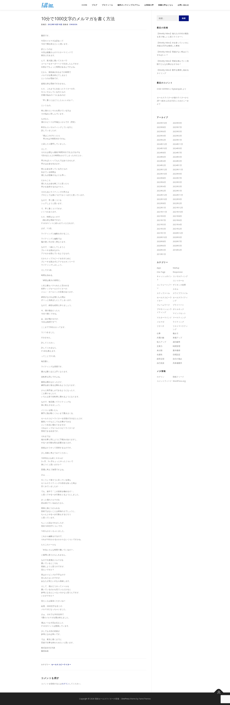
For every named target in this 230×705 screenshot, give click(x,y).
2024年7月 (177, 152)
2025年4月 (161, 135)
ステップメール (163, 293)
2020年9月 (177, 237)
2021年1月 (161, 233)
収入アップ (161, 342)
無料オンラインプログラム (129, 5)
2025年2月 (161, 140)
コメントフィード (164, 381)
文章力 (159, 346)
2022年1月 (161, 207)
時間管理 (176, 346)
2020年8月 (161, 241)
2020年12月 (178, 233)
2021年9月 (161, 216)
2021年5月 (161, 224)
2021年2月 (177, 228)
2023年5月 (177, 182)
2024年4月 (161, 161)
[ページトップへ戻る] (218, 692)
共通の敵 (160, 337)
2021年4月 (177, 224)
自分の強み (177, 358)
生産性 (159, 354)
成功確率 (176, 342)
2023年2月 (161, 190)
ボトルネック (178, 309)
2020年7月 (177, 241)
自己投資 (160, 363)
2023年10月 (162, 173)
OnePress (125, 698)
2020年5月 (177, 245)
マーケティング (179, 317)
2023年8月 (161, 178)
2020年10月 (162, 237)
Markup (176, 268)
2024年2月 (161, 165)
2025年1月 (177, 140)
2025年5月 (177, 131)
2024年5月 (177, 157)
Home (84, 5)
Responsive (178, 272)
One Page (161, 272)
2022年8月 (161, 203)
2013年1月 (161, 254)
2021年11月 (162, 212)
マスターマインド (164, 317)
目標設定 (176, 354)
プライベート (178, 305)
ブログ (94, 5)
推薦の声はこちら (165, 5)
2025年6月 (161, 131)
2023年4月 (161, 186)
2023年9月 (177, 173)
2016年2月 (177, 250)
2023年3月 (177, 186)
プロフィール (107, 5)
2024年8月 (161, 152)
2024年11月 (178, 144)
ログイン (65, 683)
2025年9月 (177, 123)
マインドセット (179, 313)
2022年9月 (177, 199)
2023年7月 (177, 178)
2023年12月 (162, 169)
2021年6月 (177, 220)
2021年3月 (161, 228)
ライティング (178, 321)
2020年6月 (161, 245)
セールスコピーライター (61, 664)
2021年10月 (178, 212)
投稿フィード (178, 376)
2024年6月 (161, 157)
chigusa (73, 24)
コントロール (178, 280)
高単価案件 (177, 363)
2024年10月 (162, 148)
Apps (159, 268)
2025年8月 (161, 127)
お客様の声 (149, 5)
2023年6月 (161, 182)
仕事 (159, 333)
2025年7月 (177, 127)
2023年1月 (177, 190)
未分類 (159, 350)
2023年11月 (178, 169)
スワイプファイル (180, 293)
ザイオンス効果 (179, 284)
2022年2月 (177, 203)
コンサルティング (180, 276)
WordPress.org (179, 381)
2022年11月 (178, 195)
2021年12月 (178, 207)
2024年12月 (162, 144)
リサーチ (160, 326)
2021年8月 (177, 216)
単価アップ (177, 337)
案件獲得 (176, 350)
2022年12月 (162, 195)
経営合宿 (160, 358)
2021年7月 (161, 220)
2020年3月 (161, 250)
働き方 (175, 333)
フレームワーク (163, 305)
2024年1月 (177, 165)
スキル (175, 289)
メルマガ (160, 321)
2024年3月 (177, 161)
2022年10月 (162, 199)
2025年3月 (177, 135)
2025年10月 (162, 123)
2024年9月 (177, 148)
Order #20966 (163, 89)
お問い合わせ (183, 5)
